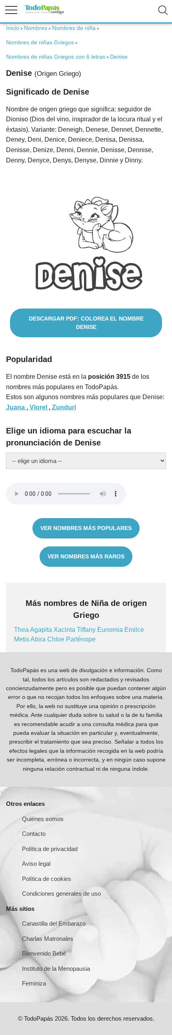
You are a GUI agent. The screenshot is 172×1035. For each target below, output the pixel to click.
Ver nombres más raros (86, 556)
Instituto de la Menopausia (56, 968)
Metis (22, 639)
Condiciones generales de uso (61, 893)
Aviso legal (36, 863)
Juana (16, 407)
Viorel (39, 407)
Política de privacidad (50, 848)
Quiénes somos (43, 818)
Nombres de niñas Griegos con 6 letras (55, 56)
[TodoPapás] (44, 13)
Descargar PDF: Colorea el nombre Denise (86, 322)
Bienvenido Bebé (44, 953)
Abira (38, 639)
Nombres (35, 28)
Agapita (42, 629)
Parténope (81, 639)
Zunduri (64, 407)
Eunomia (110, 629)
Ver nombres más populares (86, 528)
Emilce (134, 629)
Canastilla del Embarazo (54, 923)
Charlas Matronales (47, 938)
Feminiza (34, 983)
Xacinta (65, 629)
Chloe (56, 639)
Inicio (12, 28)
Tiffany (87, 629)
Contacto (34, 833)
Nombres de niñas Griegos (40, 42)
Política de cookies (46, 878)
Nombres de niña (74, 28)
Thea (22, 629)
